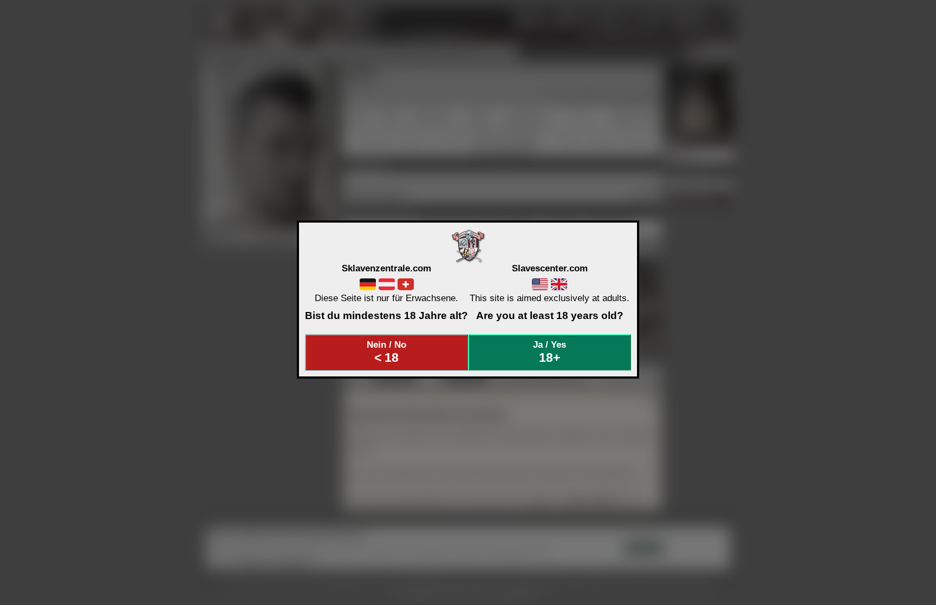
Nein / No (386, 352)
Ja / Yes (549, 352)
